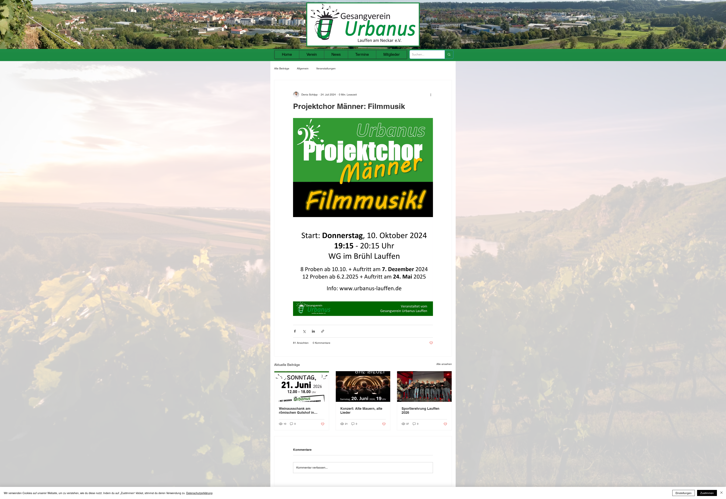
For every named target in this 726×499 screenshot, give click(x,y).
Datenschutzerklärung (199, 493)
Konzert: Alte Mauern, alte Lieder (361, 410)
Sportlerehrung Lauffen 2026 (420, 410)
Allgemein (303, 68)
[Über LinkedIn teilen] (313, 331)
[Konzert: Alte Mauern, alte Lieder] (363, 386)
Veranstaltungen (326, 68)
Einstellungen (684, 493)
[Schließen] (721, 493)
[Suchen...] (449, 54)
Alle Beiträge (281, 68)
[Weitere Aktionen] (430, 94)
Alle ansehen (444, 364)
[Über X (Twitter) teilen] (304, 331)
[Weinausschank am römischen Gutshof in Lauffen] (301, 386)
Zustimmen (707, 493)
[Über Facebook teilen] (295, 331)
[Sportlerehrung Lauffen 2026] (424, 386)
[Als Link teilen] (322, 331)
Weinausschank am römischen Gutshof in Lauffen (296, 410)
